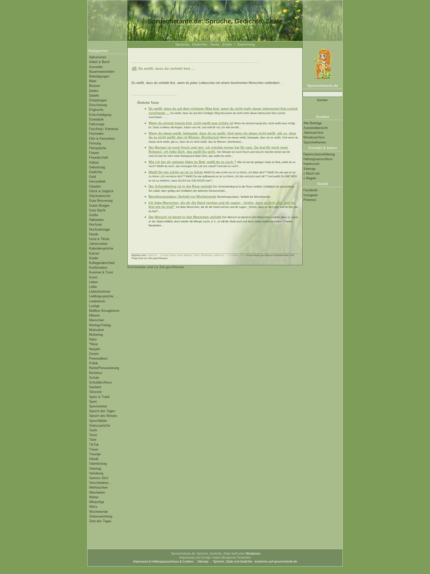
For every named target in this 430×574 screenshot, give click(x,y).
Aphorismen (97, 57)
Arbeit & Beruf (99, 62)
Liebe (93, 287)
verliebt (234, 255)
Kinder (93, 258)
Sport (93, 401)
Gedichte (95, 172)
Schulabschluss (100, 382)
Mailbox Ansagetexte (104, 311)
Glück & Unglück (101, 191)
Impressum (311, 164)
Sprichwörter (98, 406)
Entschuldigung (100, 115)
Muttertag (96, 334)
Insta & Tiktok (99, 239)
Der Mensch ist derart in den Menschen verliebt (185, 217)
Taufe (93, 430)
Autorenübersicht (315, 128)
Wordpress (253, 553)
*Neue (93, 344)
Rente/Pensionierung (104, 368)
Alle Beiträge (312, 123)
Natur (93, 339)
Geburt (94, 162)
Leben (93, 282)
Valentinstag (98, 463)
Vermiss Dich (98, 478)
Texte (93, 435)
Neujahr (94, 349)
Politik (93, 363)
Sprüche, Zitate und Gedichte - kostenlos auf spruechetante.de (255, 561)
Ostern (94, 354)
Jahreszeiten (98, 244)
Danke (93, 91)
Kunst (93, 277)
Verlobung (96, 473)
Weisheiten (97, 492)
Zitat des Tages (100, 521)
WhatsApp (96, 502)
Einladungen (98, 100)
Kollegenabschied (101, 263)
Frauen (94, 153)
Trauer (93, 449)
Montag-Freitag (100, 325)
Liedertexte (97, 301)
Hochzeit (95, 224)
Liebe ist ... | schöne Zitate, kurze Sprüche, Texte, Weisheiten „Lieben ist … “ (188, 255)
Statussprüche (99, 425)
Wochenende (98, 511)
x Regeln (309, 178)
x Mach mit (311, 173)
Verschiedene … (101, 483)
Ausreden (96, 67)
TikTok (94, 444)
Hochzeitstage (99, 229)
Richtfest (95, 373)
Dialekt (94, 95)
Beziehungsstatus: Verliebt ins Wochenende (182, 196)
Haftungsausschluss (318, 159)
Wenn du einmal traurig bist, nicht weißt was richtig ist (191, 123)
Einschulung (98, 105)
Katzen (94, 253)
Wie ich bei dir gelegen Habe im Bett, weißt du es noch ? (192, 162)
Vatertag (95, 468)
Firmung (95, 143)
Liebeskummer (99, 291)
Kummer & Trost (101, 272)
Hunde (93, 234)
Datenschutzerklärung (319, 154)
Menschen (96, 320)
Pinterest (309, 200)
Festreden (96, 133)
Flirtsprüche (97, 148)
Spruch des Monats (103, 416)
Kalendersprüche (101, 248)
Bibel (92, 81)
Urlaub (93, 459)
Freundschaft (98, 157)
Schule (94, 378)
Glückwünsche (99, 196)
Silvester (95, 392)
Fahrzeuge (96, 124)
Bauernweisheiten (101, 71)
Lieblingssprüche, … (103, 296)
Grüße (93, 215)
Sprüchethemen (314, 142)
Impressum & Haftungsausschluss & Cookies (163, 561)
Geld (92, 177)
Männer (94, 315)
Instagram (310, 195)
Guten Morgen (99, 205)
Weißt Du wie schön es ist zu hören (176, 172)
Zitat (242, 255)
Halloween (96, 220)
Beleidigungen (99, 76)
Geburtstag (97, 167)
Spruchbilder (98, 421)
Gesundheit (97, 181)
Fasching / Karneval (103, 129)
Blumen (94, 86)
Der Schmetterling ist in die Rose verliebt (180, 186)
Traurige (95, 454)
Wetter (94, 497)
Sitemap (309, 169)
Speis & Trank (99, 397)
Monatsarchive (313, 137)
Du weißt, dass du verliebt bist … (166, 68)
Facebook (310, 190)
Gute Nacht (97, 210)
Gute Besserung (100, 200)
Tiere (92, 440)
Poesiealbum (98, 358)
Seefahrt (95, 387)
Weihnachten (98, 487)
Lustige (94, 306)
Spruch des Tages (102, 411)
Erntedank (96, 119)
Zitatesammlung (100, 516)
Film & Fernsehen (102, 138)
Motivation (96, 330)
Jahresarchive (313, 132)
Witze (93, 507)
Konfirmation (98, 267)
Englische (96, 110)
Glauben (95, 186)
